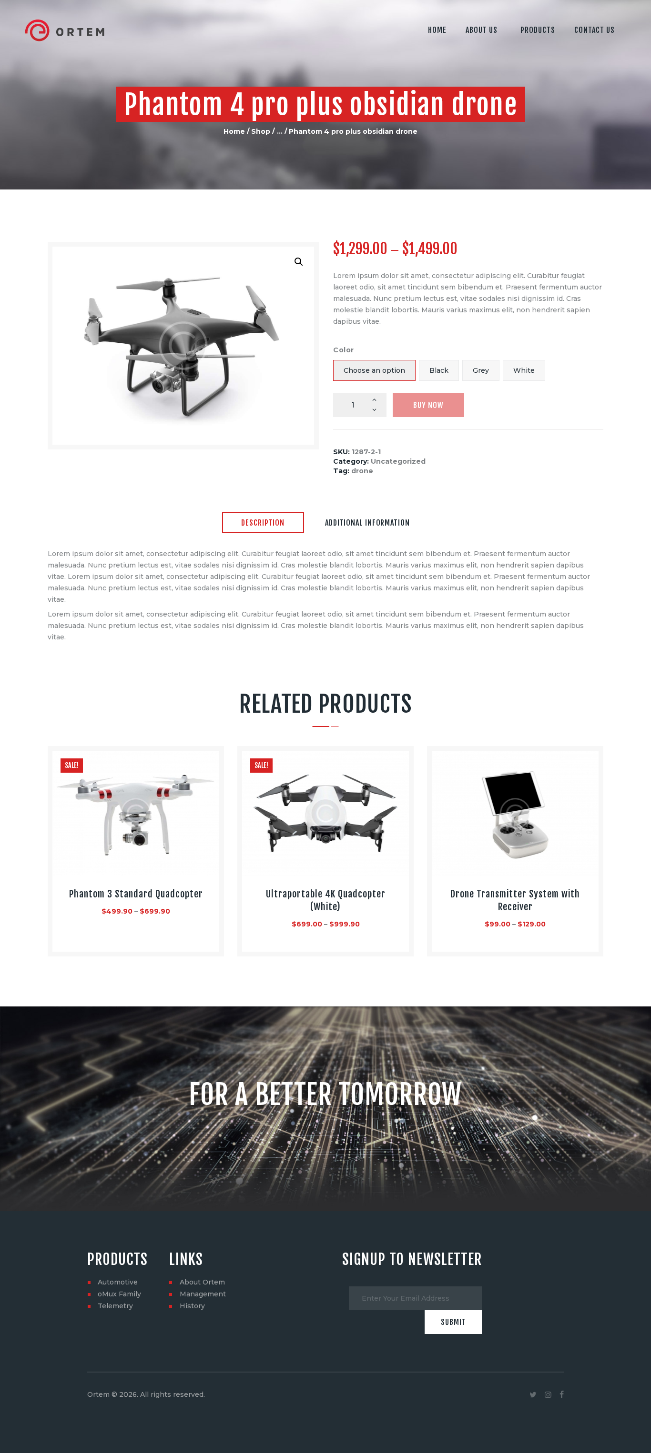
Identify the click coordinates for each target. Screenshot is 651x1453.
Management (203, 1294)
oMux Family (119, 1294)
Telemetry (115, 1306)
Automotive (118, 1282)
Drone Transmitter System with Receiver (515, 900)
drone (362, 471)
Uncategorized (398, 461)
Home (234, 131)
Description (263, 522)
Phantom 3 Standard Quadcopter (136, 894)
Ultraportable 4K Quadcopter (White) (326, 900)
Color (343, 350)
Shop (260, 131)
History (192, 1306)
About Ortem (202, 1282)
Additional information (367, 522)
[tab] (263, 523)
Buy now (428, 405)
